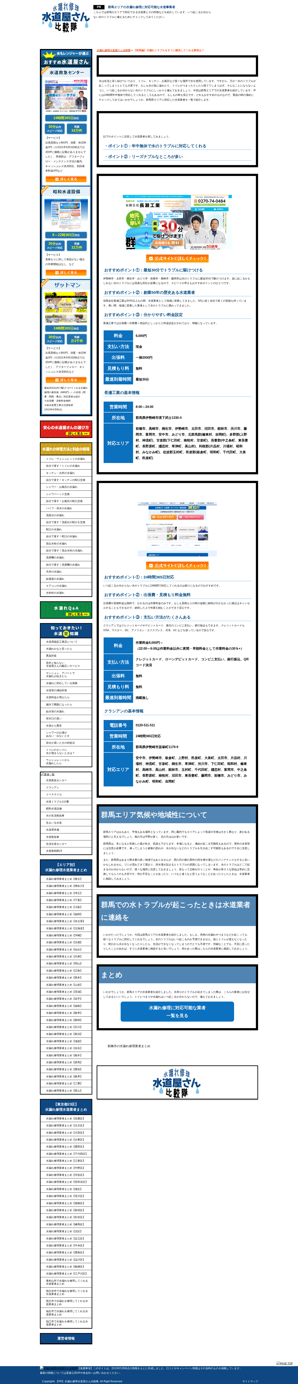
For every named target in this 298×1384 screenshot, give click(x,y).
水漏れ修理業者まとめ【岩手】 (64, 998)
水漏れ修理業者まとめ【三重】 (64, 1083)
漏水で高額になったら (59, 704)
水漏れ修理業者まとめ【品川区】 (65, 1259)
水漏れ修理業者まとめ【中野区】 (65, 1167)
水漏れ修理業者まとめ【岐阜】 (64, 1012)
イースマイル (54, 794)
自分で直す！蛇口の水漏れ (61, 536)
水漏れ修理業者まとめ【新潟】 (64, 1034)
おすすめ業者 (59, 39)
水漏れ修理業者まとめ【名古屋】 (65, 921)
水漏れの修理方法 (198, 39)
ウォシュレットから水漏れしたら (58, 762)
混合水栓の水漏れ (56, 543)
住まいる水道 (54, 822)
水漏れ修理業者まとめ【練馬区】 (65, 1224)
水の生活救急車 (55, 815)
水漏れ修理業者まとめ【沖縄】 (64, 935)
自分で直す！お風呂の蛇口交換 (64, 501)
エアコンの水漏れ (56, 585)
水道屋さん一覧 (156, 39)
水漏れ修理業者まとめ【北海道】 (65, 928)
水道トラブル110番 (57, 801)
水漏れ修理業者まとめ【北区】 (64, 1231)
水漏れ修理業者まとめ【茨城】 (64, 991)
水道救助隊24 (54, 850)
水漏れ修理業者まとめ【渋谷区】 (65, 1174)
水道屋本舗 (52, 829)
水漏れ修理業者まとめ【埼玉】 (64, 893)
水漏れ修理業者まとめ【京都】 (64, 942)
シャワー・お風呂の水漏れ (61, 486)
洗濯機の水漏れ (55, 557)
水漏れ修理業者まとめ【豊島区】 (65, 1252)
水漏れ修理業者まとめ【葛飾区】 (65, 1203)
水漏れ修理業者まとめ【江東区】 (65, 1160)
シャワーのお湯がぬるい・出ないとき (58, 734)
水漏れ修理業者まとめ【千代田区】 (67, 1153)
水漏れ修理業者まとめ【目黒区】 (65, 1118)
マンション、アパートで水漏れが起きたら (60, 675)
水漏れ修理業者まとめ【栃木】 (64, 1055)
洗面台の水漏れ (55, 515)
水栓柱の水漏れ (55, 592)
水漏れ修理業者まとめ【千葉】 (64, 900)
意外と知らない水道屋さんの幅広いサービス (63, 664)
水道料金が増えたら (58, 697)
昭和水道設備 (54, 808)
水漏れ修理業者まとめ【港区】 (64, 1189)
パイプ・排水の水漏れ (59, 508)
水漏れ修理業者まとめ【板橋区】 (65, 1266)
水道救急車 (52, 836)
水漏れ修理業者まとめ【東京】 (64, 878)
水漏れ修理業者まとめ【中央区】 (65, 1245)
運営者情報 (66, 1338)
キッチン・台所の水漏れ (60, 473)
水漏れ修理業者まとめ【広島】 (64, 970)
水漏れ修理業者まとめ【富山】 (64, 1090)
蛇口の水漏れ (54, 529)
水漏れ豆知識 (239, 39)
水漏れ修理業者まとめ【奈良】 (64, 1048)
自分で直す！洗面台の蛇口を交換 (65, 522)
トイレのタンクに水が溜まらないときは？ (60, 751)
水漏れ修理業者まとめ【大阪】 (64, 907)
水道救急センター (56, 780)
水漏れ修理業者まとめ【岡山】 (64, 963)
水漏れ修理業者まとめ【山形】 (64, 984)
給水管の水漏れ (55, 711)
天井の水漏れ (54, 571)
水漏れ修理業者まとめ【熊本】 (64, 977)
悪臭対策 (51, 655)
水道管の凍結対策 (56, 690)
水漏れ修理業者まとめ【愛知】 (64, 1069)
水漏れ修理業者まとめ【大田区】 (65, 1132)
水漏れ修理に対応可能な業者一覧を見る (177, 1011)
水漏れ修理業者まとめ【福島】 (64, 1005)
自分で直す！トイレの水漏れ (63, 465)
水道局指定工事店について (61, 641)
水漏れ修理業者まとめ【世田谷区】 (67, 1181)
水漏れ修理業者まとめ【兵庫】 (64, 956)
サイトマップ (250, 1381)
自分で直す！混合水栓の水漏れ (64, 550)
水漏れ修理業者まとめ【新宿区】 (65, 1210)
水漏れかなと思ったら (59, 648)
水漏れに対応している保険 (61, 683)
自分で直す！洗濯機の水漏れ (63, 564)
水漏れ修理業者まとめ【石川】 (64, 1027)
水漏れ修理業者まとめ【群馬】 (64, 1062)
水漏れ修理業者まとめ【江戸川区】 (67, 1273)
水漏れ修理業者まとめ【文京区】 (65, 1125)
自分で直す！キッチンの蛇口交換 (65, 480)
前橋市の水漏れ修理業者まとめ (129, 1046)
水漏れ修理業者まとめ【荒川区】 (65, 1196)
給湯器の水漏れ (55, 578)
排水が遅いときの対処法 (60, 742)
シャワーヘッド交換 (58, 494)
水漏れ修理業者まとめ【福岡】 (64, 914)
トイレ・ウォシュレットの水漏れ (65, 458)
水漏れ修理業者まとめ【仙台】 (64, 949)
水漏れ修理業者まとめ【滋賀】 (64, 1041)
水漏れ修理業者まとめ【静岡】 (64, 1020)
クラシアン (52, 787)
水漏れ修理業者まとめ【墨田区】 (65, 1146)
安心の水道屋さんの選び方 (107, 39)
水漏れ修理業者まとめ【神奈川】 (65, 885)
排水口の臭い (54, 718)
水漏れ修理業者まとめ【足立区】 (65, 1238)
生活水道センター (56, 843)
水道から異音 (54, 725)
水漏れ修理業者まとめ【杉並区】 (65, 1217)
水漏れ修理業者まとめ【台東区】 (65, 1139)
